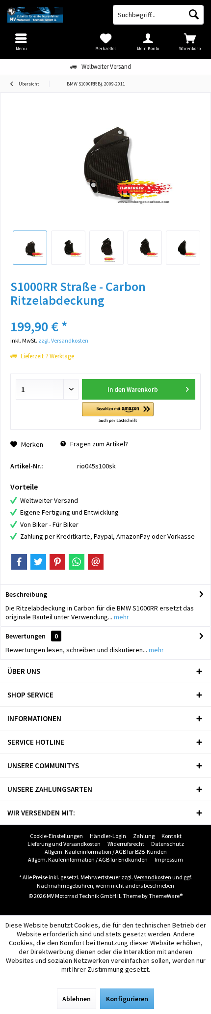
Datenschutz (167, 843)
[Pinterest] (57, 562)
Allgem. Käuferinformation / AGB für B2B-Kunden (106, 851)
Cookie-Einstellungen (56, 836)
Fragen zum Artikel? (98, 443)
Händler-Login (108, 836)
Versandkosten (152, 877)
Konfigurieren (127, 998)
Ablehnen (76, 998)
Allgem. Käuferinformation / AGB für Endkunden (88, 859)
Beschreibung (26, 594)
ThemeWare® (166, 895)
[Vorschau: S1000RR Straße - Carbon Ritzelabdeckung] (30, 248)
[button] (117, 413)
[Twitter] (38, 562)
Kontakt (171, 836)
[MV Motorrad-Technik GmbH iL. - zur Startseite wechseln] (52, 15)
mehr (120, 616)
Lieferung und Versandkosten (64, 843)
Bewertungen (25, 636)
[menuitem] (190, 42)
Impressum (169, 859)
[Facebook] (19, 562)
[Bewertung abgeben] (105, 313)
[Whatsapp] (76, 562)
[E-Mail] (96, 562)
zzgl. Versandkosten (63, 340)
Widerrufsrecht (125, 843)
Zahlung (144, 836)
